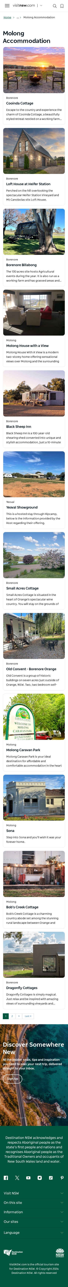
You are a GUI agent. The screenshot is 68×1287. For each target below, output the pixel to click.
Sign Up (12, 1078)
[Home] (24, 6)
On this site (13, 1203)
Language (11, 1232)
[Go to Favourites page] (61, 6)
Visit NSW (11, 1193)
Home (7, 17)
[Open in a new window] (34, 70)
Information (13, 1212)
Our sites (11, 1222)
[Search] (55, 7)
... (18, 17)
